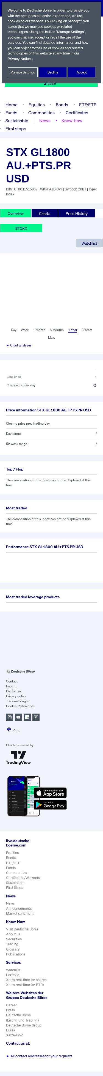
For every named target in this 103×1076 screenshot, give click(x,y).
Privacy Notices (20, 58)
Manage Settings (22, 72)
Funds (11, 113)
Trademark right (17, 701)
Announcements (19, 908)
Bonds (62, 105)
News (45, 121)
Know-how (72, 121)
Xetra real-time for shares (26, 979)
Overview (16, 213)
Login (52, 83)
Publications (15, 954)
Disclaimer (13, 691)
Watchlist (89, 243)
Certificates (77, 113)
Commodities (41, 113)
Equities (37, 105)
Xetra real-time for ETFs (25, 984)
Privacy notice (16, 696)
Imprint (11, 686)
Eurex (10, 1030)
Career (11, 1005)
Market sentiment (20, 913)
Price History (77, 213)
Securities (14, 939)
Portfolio (12, 975)
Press (10, 1010)
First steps (15, 128)
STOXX (21, 228)
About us (13, 934)
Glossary (13, 949)
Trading (12, 944)
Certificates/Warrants (23, 877)
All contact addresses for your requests (39, 1056)
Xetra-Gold (15, 1035)
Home (11, 105)
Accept (82, 72)
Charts (44, 213)
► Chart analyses (19, 345)
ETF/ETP (87, 105)
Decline (53, 72)
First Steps (14, 887)
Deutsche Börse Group (23, 1025)
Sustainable (16, 121)
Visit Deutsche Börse (22, 929)
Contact (12, 681)
